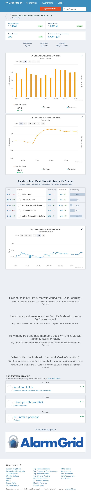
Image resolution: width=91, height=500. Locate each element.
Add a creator (66, 469)
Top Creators (31, 3)
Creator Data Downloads (15, 471)
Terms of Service (12, 485)
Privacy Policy (11, 483)
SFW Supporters (67, 473)
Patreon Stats (38, 485)
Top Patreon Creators (41, 469)
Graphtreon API (12, 473)
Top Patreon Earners (41, 473)
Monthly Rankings (40, 483)
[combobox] (74, 9)
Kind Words (65, 478)
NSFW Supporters (67, 476)
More (60, 3)
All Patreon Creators (41, 480)
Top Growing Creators (41, 476)
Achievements (66, 471)
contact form (71, 489)
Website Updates (12, 476)
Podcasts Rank (13, 23)
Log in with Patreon (51, 9)
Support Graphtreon (13, 469)
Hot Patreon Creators (41, 478)
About (8, 480)
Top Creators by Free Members (45, 471)
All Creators (47, 3)
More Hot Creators (54, 379)
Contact (9, 478)
